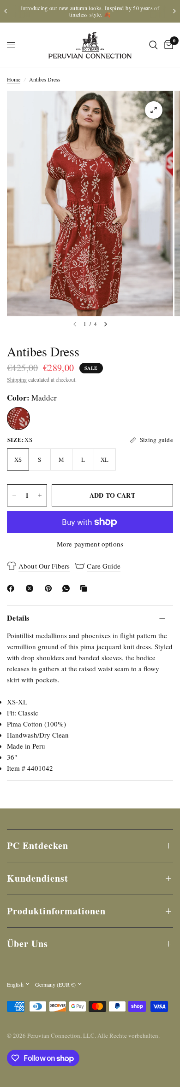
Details (18, 617)
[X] (31, 588)
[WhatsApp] (67, 588)
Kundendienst (37, 878)
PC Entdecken (37, 845)
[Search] (153, 45)
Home (13, 79)
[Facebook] (12, 588)
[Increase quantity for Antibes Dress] (40, 495)
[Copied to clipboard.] (85, 588)
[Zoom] (153, 110)
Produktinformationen (56, 911)
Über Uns (27, 943)
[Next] (106, 324)
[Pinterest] (50, 588)
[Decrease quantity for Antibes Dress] (14, 495)
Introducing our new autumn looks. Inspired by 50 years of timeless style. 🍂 (90, 11)
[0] (167, 45)
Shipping (17, 379)
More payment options (90, 544)
